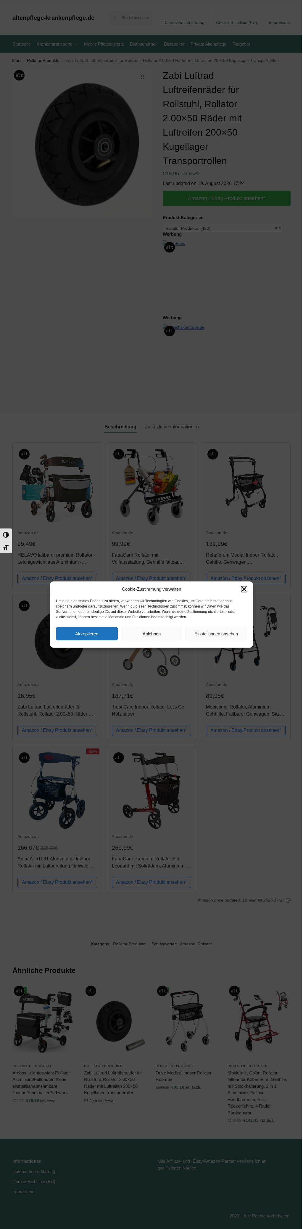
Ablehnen (152, 633)
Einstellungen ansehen (216, 633)
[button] (244, 589)
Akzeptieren (86, 633)
